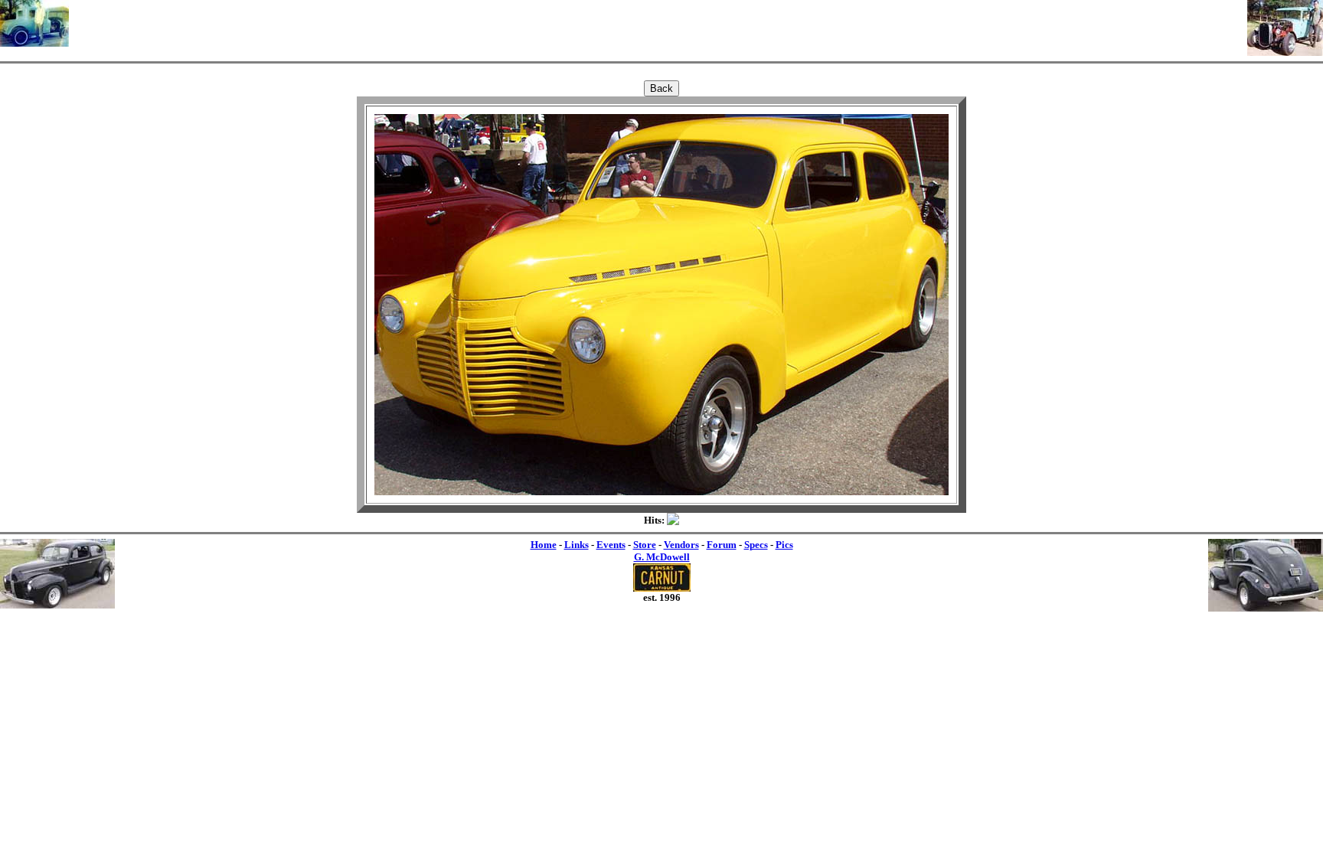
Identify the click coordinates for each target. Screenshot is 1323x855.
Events (611, 544)
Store (644, 544)
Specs (756, 544)
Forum (722, 544)
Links (576, 544)
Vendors (681, 544)
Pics (784, 544)
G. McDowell (662, 557)
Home (544, 544)
